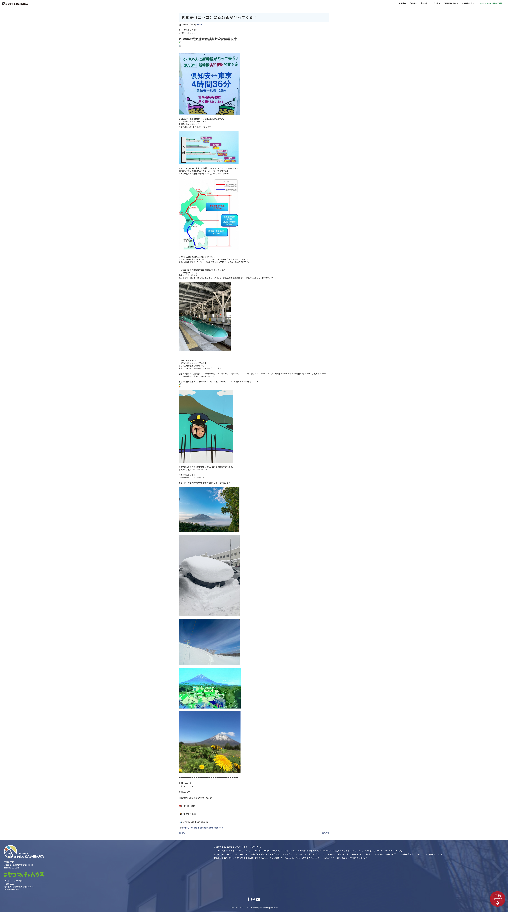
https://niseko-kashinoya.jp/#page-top (202, 827)
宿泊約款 (274, 907)
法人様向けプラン (468, 3)
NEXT (325, 833)
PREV (182, 833)
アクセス (437, 3)
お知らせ (424, 3)
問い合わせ (264, 907)
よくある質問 (252, 907)
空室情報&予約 (450, 3)
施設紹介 (413, 3)
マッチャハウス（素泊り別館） (491, 3)
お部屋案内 (401, 3)
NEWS (199, 24)
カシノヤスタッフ (237, 907)
